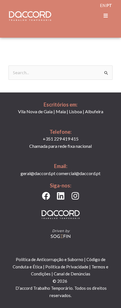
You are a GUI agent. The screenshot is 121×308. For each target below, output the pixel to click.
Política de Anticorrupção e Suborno (49, 259)
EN (103, 5)
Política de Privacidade (66, 266)
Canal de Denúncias (72, 273)
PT (109, 5)
